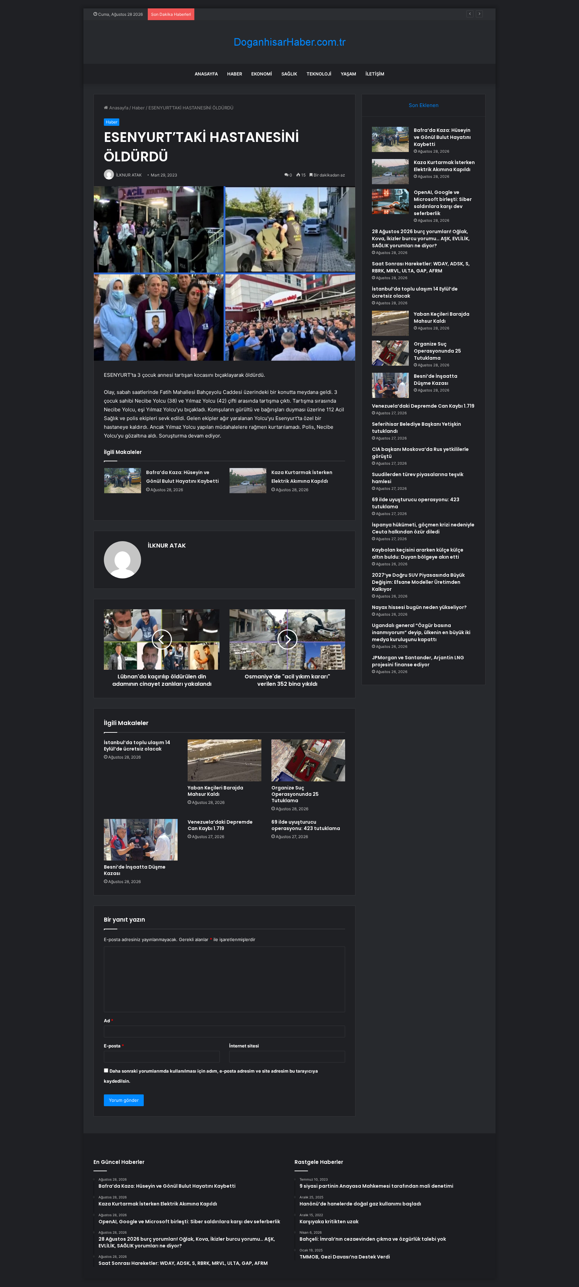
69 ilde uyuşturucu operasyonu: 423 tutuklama (305, 825)
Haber (234, 73)
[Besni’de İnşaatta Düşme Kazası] (141, 840)
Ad (108, 1020)
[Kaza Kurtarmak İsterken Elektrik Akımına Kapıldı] (248, 480)
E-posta (114, 1045)
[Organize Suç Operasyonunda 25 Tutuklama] (308, 760)
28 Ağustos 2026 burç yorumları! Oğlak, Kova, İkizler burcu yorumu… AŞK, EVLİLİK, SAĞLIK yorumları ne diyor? (421, 238)
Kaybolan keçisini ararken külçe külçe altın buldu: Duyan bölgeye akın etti (417, 553)
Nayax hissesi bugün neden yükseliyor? (419, 607)
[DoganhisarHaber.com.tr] (289, 42)
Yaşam (348, 73)
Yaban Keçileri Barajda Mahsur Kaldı (215, 790)
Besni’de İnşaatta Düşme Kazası (135, 870)
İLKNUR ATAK (167, 545)
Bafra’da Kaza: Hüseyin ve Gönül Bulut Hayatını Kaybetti (442, 137)
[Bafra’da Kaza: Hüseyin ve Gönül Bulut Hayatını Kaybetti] (122, 480)
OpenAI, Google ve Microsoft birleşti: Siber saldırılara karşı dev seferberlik (275, 14)
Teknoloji (319, 73)
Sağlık (289, 73)
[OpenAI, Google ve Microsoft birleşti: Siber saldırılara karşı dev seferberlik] (390, 201)
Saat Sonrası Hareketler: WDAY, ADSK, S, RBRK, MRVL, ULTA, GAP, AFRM (421, 267)
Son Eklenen (424, 105)
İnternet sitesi (244, 1045)
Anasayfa (206, 73)
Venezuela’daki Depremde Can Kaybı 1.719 (220, 825)
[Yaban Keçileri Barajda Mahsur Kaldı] (224, 760)
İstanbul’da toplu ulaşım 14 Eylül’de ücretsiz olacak (137, 745)
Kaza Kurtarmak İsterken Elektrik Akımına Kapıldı (444, 166)
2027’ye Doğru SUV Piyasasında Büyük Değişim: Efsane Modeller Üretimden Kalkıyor (418, 582)
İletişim (375, 73)
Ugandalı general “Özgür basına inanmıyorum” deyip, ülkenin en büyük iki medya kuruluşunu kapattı (421, 632)
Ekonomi (261, 73)
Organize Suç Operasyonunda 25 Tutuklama (295, 794)
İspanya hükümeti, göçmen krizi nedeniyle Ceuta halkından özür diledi (423, 528)
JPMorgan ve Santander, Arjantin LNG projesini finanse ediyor (418, 661)
